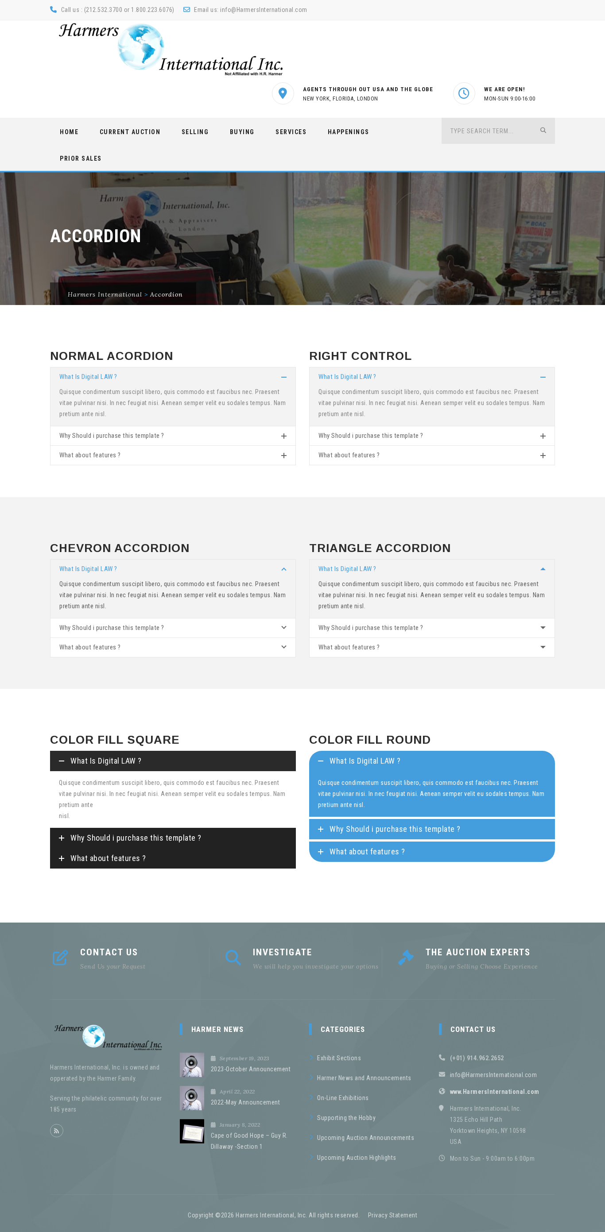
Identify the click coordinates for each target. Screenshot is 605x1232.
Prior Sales (81, 158)
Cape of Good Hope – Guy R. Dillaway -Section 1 (249, 1141)
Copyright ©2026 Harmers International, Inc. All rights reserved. (274, 1215)
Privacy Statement (393, 1215)
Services (290, 131)
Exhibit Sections (339, 1058)
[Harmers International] (170, 49)
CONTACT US (109, 952)
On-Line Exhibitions (343, 1097)
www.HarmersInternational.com (494, 1091)
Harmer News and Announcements (364, 1077)
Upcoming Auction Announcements (365, 1137)
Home (69, 131)
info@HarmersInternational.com (263, 9)
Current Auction (130, 131)
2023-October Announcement (251, 1069)
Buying (242, 131)
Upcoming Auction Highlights (356, 1157)
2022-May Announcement (245, 1102)
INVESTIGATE (282, 952)
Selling (195, 131)
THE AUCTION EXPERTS (478, 952)
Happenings (348, 131)
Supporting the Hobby (346, 1117)
